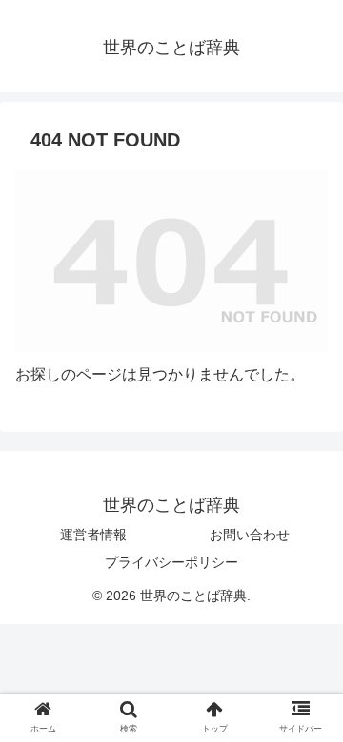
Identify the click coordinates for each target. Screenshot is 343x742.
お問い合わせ (250, 534)
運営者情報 (93, 534)
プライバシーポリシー (171, 562)
